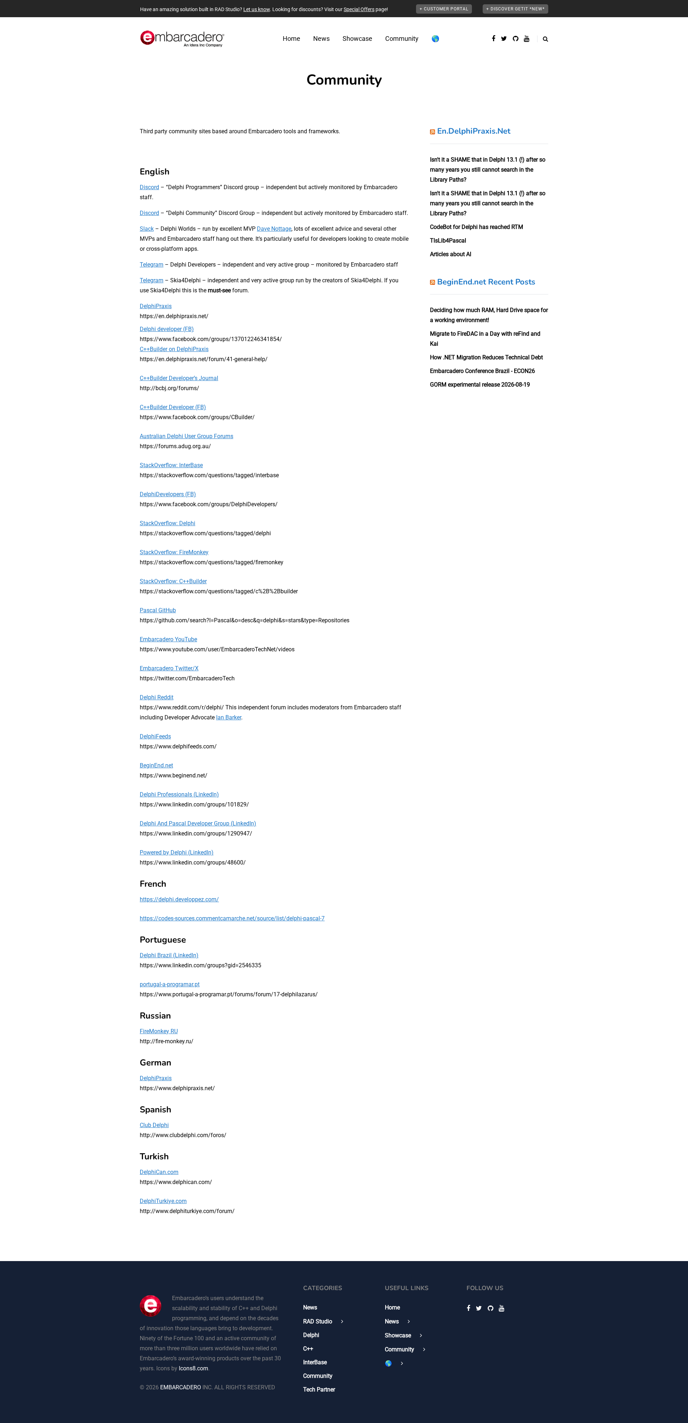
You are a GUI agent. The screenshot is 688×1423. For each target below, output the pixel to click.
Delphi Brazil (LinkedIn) (169, 955)
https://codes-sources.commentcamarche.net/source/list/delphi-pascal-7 (232, 918)
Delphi (311, 1335)
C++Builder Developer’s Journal (179, 378)
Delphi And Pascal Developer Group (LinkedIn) (198, 823)
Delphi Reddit (156, 697)
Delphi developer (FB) (167, 329)
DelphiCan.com (159, 1172)
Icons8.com (193, 1368)
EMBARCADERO (180, 1387)
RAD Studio (317, 1321)
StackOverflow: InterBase (171, 465)
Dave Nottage (274, 228)
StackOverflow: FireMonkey (174, 552)
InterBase (315, 1362)
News (321, 38)
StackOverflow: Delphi (167, 523)
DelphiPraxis (156, 306)
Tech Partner (319, 1389)
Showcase (357, 38)
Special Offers (359, 9)
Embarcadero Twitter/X (169, 668)
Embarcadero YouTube (168, 639)
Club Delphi (154, 1125)
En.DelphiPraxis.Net (473, 131)
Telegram (151, 264)
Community (402, 38)
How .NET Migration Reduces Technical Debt (486, 357)
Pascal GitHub (158, 610)
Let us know (256, 9)
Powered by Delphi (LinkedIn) (177, 852)
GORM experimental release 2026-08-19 (480, 384)
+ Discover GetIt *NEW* (515, 8)
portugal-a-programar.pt (170, 984)
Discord (149, 187)
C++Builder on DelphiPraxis (174, 349)
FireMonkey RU (159, 1031)
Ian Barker (228, 717)
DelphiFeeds (155, 736)
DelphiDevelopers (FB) (168, 494)
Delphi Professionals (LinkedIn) (179, 794)
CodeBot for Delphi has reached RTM (476, 227)
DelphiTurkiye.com (163, 1201)
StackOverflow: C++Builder (173, 581)
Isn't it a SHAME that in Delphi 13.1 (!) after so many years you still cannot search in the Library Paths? (487, 169)
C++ (308, 1348)
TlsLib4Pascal (448, 240)
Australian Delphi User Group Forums (186, 436)
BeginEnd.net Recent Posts (486, 282)
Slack (147, 228)
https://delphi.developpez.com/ (179, 899)
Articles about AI (450, 254)
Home (291, 38)
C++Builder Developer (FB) (173, 407)
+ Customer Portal (444, 8)
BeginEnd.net (156, 765)
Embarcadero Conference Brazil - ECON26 (482, 371)
